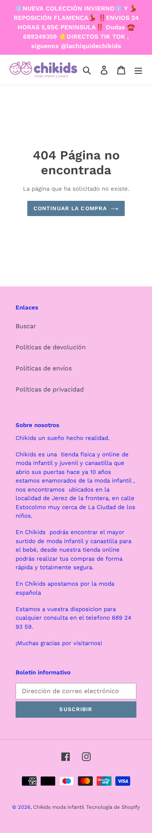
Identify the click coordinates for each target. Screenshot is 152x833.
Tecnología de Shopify (113, 807)
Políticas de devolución (51, 347)
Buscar (26, 326)
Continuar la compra (70, 208)
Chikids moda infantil (58, 807)
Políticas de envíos (44, 368)
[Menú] (138, 70)
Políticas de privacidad (50, 389)
